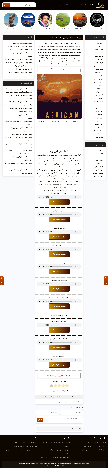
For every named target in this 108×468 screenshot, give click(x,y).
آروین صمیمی (98, 79)
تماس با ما (47, 465)
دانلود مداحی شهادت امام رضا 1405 (26, 443)
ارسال (40, 420)
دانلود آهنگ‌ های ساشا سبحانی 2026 (19, 102)
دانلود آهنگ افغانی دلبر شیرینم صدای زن (18, 50)
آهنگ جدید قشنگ (97, 92)
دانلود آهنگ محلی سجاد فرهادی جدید (19, 47)
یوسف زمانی (99, 56)
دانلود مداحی (64, 5)
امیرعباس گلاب (98, 118)
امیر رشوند (99, 111)
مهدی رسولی (99, 154)
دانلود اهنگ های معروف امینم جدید (19, 134)
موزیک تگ (99, 137)
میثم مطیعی (99, 167)
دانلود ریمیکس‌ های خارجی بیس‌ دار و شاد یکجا (55, 457)
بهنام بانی (100, 134)
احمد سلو (100, 43)
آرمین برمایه (99, 72)
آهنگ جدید (89, 5)
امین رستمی (99, 124)
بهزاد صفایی (99, 69)
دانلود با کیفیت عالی (59, 202)
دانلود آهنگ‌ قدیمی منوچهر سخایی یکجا (18, 92)
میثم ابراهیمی (98, 66)
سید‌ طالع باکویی (98, 173)
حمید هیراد (99, 53)
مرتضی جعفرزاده (98, 63)
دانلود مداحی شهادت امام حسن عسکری (24, 446)
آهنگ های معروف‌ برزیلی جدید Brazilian (18, 105)
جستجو (6, 5)
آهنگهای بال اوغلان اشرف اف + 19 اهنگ (18, 63)
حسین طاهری (98, 160)
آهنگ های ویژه (66, 402)
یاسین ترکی (99, 85)
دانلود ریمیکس (77, 5)
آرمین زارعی (99, 95)
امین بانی (100, 121)
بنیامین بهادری (98, 131)
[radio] (67, 386)
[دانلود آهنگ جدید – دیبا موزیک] (100, 4)
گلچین (75, 122)
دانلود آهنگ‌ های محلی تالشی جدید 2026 (18, 89)
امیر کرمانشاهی (98, 176)
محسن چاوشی (98, 50)
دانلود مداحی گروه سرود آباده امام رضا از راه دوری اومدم (19, 450)
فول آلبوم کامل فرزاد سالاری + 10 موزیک (18, 59)
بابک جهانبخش (98, 89)
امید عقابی (99, 108)
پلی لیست (58, 402)
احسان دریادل (98, 102)
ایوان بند (100, 128)
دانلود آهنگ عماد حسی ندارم (22, 43)
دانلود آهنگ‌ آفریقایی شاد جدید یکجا (65, 38)
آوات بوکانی (99, 98)
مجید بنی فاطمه (98, 157)
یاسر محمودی (98, 82)
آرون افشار (99, 76)
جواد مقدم (99, 170)
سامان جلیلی (99, 59)
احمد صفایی (99, 105)
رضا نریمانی (99, 163)
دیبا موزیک (71, 397)
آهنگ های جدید (98, 114)
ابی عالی (100, 47)
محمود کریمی (99, 151)
